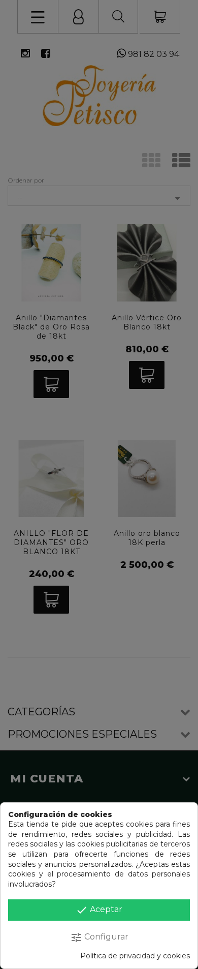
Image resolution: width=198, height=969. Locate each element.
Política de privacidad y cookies (135, 955)
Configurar (99, 937)
